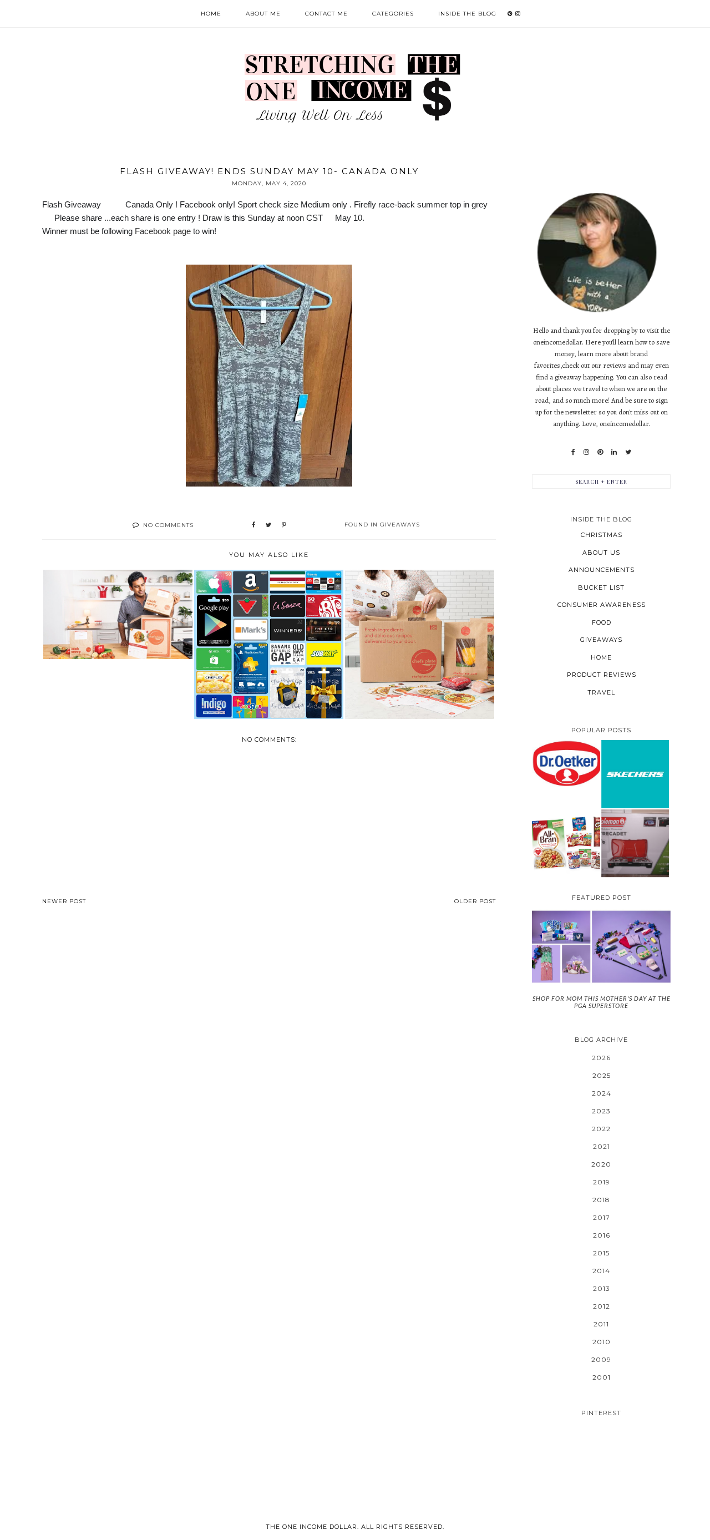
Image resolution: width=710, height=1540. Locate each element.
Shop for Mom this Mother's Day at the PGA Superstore (601, 1002)
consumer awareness (601, 605)
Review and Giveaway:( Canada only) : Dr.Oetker (566, 763)
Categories (393, 13)
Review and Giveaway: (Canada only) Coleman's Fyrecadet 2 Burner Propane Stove (635, 842)
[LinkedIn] (614, 452)
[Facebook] (573, 452)
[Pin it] (284, 525)
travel (601, 692)
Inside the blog (467, 13)
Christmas (601, 535)
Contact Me (326, 13)
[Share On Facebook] (253, 525)
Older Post (475, 901)
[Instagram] (586, 452)
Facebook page (163, 231)
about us (601, 552)
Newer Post (64, 901)
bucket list (601, 587)
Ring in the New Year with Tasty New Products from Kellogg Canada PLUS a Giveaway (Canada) (565, 842)
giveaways (400, 524)
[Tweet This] (268, 525)
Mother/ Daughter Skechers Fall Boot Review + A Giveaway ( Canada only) (635, 774)
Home (211, 13)
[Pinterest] (600, 452)
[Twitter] (628, 452)
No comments (168, 525)
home (601, 657)
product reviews (601, 674)
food (601, 622)
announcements (602, 570)
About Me (263, 13)
